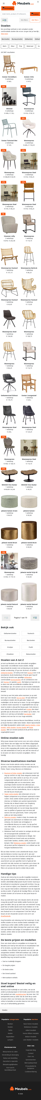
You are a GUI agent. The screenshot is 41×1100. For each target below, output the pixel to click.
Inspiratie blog (31, 1050)
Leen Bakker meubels (30, 1040)
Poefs (31, 647)
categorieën (14, 1019)
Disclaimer (30, 1068)
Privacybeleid (30, 1066)
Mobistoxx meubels (30, 1027)
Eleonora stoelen (10, 817)
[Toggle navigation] (3, 3)
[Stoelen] (35, 617)
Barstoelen (6, 39)
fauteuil (30, 673)
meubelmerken (21, 994)
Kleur (13, 46)
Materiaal (30, 46)
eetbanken (28, 677)
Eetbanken (29, 39)
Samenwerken (31, 1060)
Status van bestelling (10, 1058)
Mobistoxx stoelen (20, 843)
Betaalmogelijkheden (10, 1064)
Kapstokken (10, 1037)
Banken (10, 1024)
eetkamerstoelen (7, 673)
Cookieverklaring (31, 1072)
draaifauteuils (5, 916)
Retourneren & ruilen (10, 1052)
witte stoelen (11, 727)
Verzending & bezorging (10, 1055)
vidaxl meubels (31, 1030)
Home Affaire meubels (31, 1033)
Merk (4, 46)
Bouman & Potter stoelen (13, 773)
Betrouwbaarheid (31, 1063)
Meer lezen (4, 34)
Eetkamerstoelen (10, 633)
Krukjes (10, 647)
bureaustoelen (16, 680)
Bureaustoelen (17, 39)
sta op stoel (21, 698)
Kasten (10, 1033)
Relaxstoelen (31, 654)
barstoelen (28, 714)
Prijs (20, 46)
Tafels (10, 1030)
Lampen (10, 1040)
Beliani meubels (30, 1037)
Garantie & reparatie (10, 1061)
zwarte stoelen (30, 725)
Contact (30, 1053)
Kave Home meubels (31, 1024)
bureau (6, 682)
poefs (19, 682)
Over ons (31, 1056)
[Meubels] (4, 20)
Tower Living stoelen (11, 794)
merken (35, 1019)
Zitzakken (10, 654)
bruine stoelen (22, 727)
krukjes (29, 709)
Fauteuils (31, 633)
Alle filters (35, 20)
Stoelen (10, 1027)
